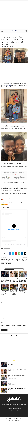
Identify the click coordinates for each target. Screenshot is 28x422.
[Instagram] (11, 411)
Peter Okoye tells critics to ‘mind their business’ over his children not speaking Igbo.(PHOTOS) (5, 280)
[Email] (25, 253)
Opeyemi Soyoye (5, 46)
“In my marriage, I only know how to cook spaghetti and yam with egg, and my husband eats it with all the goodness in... (14, 280)
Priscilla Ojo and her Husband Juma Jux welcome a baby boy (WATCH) (22, 291)
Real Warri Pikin (8, 85)
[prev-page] (13, 296)
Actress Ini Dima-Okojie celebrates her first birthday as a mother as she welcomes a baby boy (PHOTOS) (23, 280)
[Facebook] (10, 253)
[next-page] (14, 296)
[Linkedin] (22, 253)
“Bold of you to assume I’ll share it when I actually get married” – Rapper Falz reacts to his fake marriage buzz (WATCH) (5, 292)
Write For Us (15, 418)
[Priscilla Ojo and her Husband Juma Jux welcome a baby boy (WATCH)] (23, 287)
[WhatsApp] (19, 253)
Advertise (10, 418)
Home (1, 33)
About (6, 418)
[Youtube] (20, 411)
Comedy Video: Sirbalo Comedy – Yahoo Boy (21, 260)
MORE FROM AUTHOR (18, 269)
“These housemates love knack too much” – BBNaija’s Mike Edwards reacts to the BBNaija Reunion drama (7, 262)
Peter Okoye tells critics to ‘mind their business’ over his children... (16, 363)
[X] (13, 253)
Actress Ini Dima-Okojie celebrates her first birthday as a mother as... (16, 376)
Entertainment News (7, 33)
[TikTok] (14, 411)
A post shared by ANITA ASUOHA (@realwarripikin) (14, 244)
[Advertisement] (14, 15)
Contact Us (21, 418)
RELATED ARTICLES (9, 269)
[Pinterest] (16, 253)
